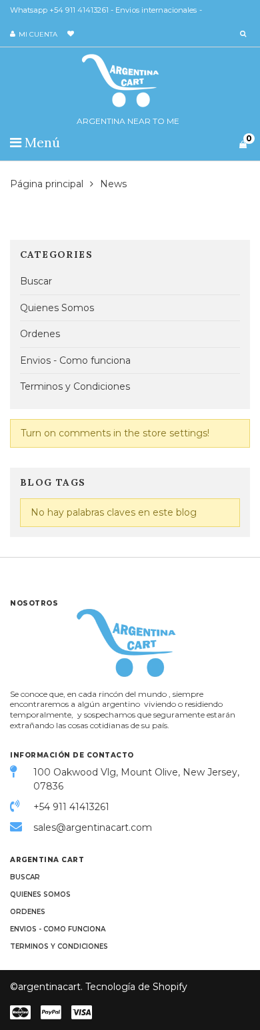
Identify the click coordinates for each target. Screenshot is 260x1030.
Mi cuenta (38, 34)
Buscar (36, 281)
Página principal (46, 184)
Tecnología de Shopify (136, 987)
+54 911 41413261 (71, 807)
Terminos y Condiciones (75, 386)
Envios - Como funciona (75, 360)
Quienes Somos (57, 308)
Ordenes (40, 334)
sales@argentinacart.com (92, 827)
